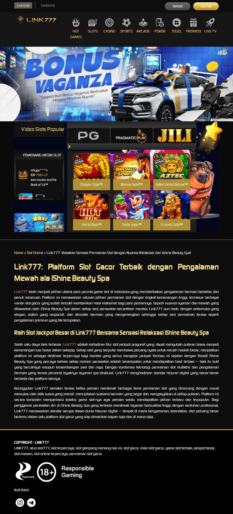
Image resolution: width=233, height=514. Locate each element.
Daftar (206, 6)
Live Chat (23, 5)
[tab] (88, 135)
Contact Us (48, 5)
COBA (91, 159)
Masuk (178, 6)
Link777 (21, 291)
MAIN (91, 172)
